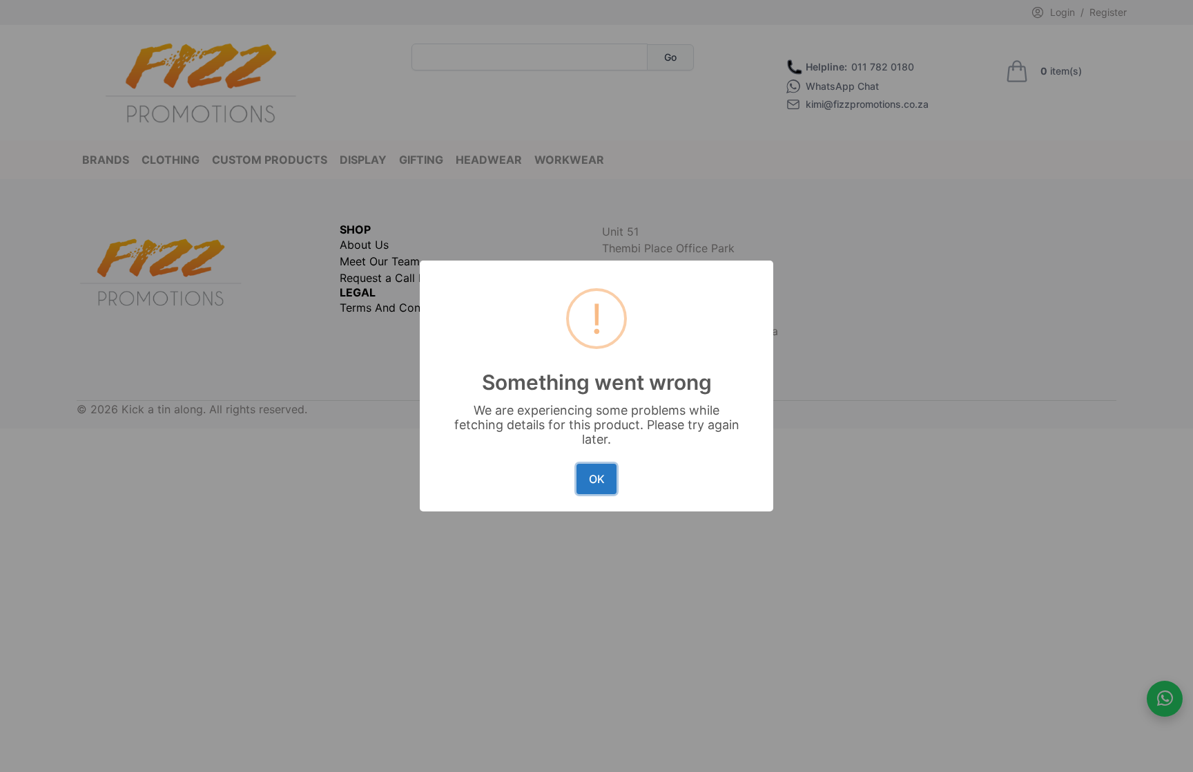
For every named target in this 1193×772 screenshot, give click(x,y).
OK (597, 479)
